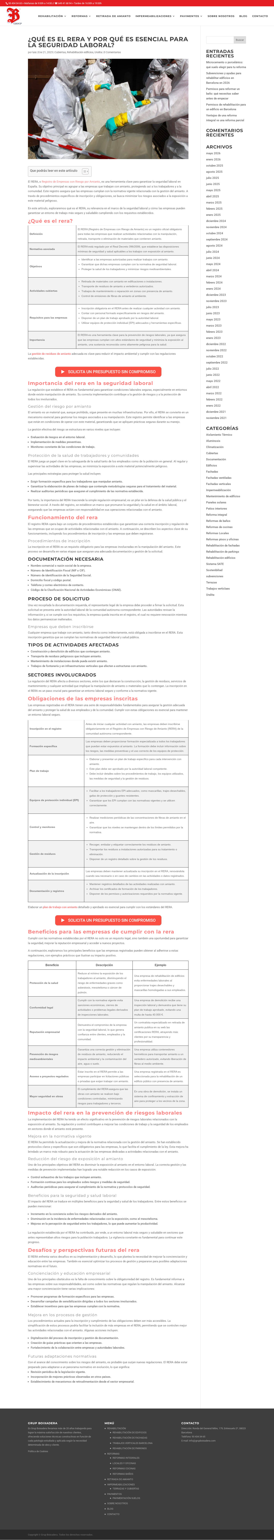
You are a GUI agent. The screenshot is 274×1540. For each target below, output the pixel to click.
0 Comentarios (112, 52)
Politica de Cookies (38, 1451)
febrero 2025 (214, 208)
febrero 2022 (214, 399)
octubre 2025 (214, 165)
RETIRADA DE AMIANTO (113, 16)
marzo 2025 (214, 202)
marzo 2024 (214, 276)
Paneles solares (216, 502)
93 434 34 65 (198, 1436)
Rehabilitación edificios (80, 52)
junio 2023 (213, 313)
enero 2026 (213, 159)
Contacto (260, 16)
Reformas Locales (217, 533)
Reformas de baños (218, 521)
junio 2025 (213, 184)
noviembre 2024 (216, 227)
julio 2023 (212, 307)
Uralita (98, 52)
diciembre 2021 (216, 411)
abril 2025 (212, 196)
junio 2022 (213, 375)
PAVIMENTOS (189, 16)
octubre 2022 (214, 356)
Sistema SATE (215, 564)
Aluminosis (213, 441)
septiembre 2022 (217, 362)
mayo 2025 (213, 190)
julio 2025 (212, 178)
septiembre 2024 (217, 239)
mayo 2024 (213, 264)
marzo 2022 (214, 393)
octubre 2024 (214, 233)
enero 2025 (213, 215)
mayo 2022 (213, 381)
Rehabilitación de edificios (130, 1432)
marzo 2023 (214, 325)
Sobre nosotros (221, 16)
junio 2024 (213, 258)
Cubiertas (60, 52)
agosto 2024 (214, 245)
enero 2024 (213, 288)
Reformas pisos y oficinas (222, 539)
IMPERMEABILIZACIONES (153, 16)
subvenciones (214, 576)
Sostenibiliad (214, 570)
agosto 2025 (214, 171)
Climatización (214, 447)
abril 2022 (212, 387)
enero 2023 (213, 338)
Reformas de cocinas (219, 527)
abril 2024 (212, 270)
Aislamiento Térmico (219, 434)
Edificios (211, 465)
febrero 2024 (214, 282)
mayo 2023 (213, 319)
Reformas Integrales (126, 1457)
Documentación (216, 459)
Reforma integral (216, 514)
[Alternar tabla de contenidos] (83, 171)
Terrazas (211, 582)
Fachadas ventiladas (219, 478)
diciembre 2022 (216, 344)
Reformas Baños (123, 1473)
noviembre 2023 (216, 301)
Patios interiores (216, 508)
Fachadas (212, 471)
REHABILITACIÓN (50, 16)
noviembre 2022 (216, 350)
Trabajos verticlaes (218, 588)
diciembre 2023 (216, 295)
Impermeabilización (218, 490)
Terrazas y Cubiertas (126, 1488)
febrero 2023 (214, 331)
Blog (243, 16)
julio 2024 (212, 251)
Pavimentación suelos (126, 1498)
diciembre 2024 (216, 221)
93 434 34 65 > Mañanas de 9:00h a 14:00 (30, 3)
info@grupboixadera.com (202, 1440)
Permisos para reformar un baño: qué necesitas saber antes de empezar (223, 93)
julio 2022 (212, 368)
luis (34, 52)
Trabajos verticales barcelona (132, 1443)
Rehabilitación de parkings (222, 551)
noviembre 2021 (216, 418)
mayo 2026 (213, 153)
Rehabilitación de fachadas (223, 545)
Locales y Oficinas (124, 1463)
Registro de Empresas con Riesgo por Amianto (71, 181)
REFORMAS (80, 16)
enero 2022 (213, 405)
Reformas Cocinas (124, 1468)
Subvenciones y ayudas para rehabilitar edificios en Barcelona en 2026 (223, 78)
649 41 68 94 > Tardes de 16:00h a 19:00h (80, 3)
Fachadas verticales (218, 484)
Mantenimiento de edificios (223, 496)
